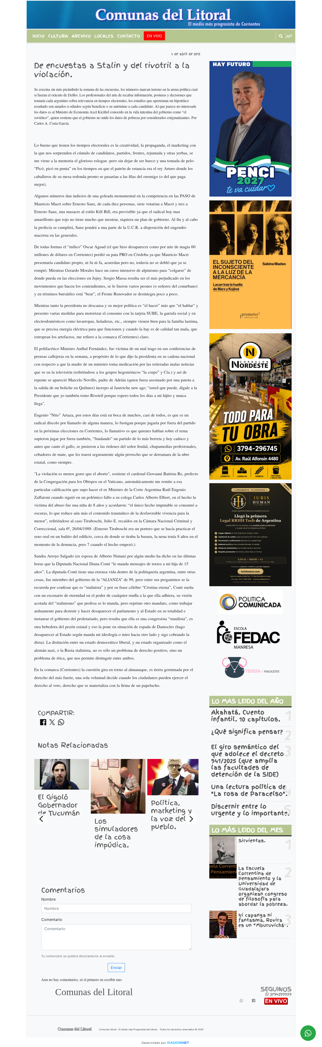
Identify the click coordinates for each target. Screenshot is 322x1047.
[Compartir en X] (52, 723)
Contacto (128, 36)
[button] (281, 36)
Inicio (39, 36)
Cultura (58, 36)
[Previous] (42, 819)
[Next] (191, 819)
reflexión (184, 47)
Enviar (116, 967)
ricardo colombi (129, 47)
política (160, 47)
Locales (104, 36)
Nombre (48, 899)
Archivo (81, 36)
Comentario (51, 919)
